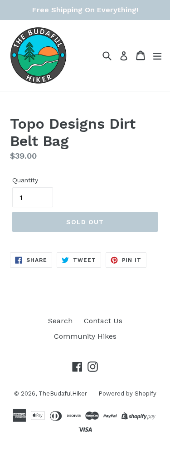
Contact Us (103, 320)
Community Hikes (85, 336)
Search (60, 320)
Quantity (25, 180)
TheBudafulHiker (63, 393)
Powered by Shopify (127, 393)
